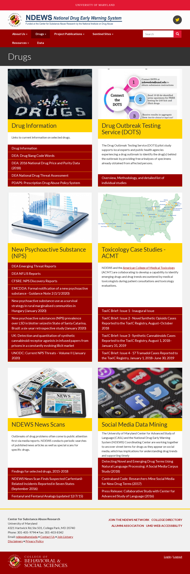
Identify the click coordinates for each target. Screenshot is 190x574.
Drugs (40, 34)
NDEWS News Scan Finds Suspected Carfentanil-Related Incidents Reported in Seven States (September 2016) (47, 484)
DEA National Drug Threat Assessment (40, 175)
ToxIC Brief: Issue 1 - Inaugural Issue (128, 311)
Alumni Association (128, 525)
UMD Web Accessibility (164, 525)
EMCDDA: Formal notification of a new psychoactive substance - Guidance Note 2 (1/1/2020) (50, 290)
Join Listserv (65, 536)
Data (40, 42)
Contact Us (47, 536)
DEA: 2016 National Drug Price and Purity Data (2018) (46, 165)
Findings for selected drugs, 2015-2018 (40, 471)
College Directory (166, 519)
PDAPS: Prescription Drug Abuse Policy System (46, 183)
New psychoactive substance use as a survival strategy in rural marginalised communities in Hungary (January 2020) (44, 306)
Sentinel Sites (102, 34)
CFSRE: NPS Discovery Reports (34, 281)
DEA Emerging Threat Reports (34, 266)
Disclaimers (15, 541)
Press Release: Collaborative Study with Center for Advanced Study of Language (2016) (138, 493)
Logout (177, 556)
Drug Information (24, 148)
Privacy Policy (34, 541)
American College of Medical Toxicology (149, 267)
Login (167, 556)
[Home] (73, 20)
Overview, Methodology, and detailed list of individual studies (133, 180)
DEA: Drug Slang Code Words (33, 155)
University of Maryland (95, 5)
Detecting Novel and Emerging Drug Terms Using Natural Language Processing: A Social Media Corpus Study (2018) (140, 466)
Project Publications (68, 34)
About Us (18, 34)
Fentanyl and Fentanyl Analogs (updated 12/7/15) (47, 496)
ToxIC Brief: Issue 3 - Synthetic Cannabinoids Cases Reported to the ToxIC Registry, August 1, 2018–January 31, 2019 (139, 340)
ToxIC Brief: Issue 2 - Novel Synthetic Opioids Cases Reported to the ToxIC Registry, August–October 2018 (139, 323)
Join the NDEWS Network (128, 519)
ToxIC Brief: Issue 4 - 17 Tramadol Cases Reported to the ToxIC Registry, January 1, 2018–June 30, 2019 (140, 355)
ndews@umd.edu (27, 536)
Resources (19, 42)
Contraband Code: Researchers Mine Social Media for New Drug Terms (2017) (138, 481)
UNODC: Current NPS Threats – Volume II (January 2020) (49, 355)
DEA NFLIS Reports (26, 273)
